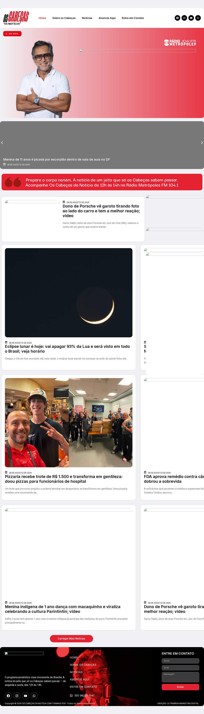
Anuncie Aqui (107, 18)
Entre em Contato (133, 18)
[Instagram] (184, 18)
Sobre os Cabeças (64, 18)
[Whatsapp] (198, 18)
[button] (2, 143)
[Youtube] (191, 18)
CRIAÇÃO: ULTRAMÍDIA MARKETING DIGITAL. (178, 703)
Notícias (87, 18)
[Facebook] (177, 18)
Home (42, 18)
